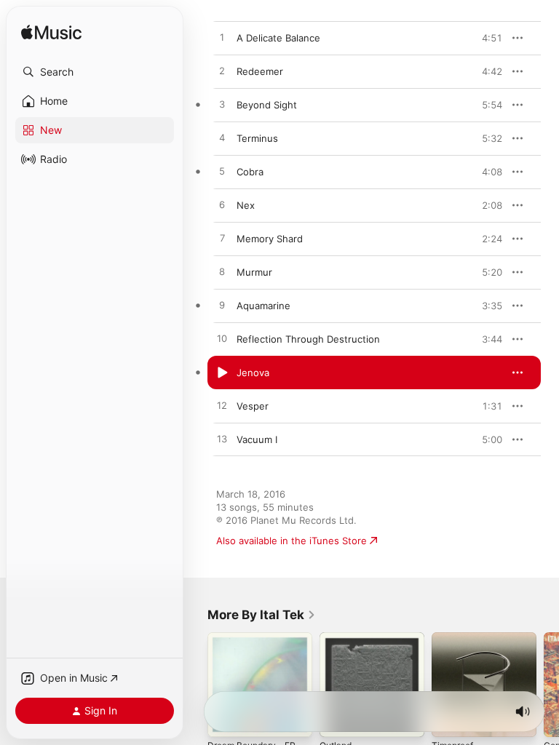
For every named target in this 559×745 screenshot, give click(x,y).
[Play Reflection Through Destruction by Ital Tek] (222, 339)
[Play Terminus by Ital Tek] (222, 138)
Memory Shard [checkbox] (270, 238)
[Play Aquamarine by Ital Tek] (222, 305)
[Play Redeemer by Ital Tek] (222, 71)
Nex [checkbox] (246, 205)
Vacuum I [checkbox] (257, 439)
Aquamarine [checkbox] (263, 305)
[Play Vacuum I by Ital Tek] (222, 439)
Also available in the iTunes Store (291, 540)
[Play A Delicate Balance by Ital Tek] (222, 37)
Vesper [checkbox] (253, 406)
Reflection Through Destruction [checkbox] (308, 339)
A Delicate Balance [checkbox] (278, 38)
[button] (94, 72)
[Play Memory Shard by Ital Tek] (222, 238)
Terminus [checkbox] (257, 138)
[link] (261, 615)
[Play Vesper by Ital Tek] (222, 406)
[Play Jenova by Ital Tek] (222, 372)
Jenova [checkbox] (253, 372)
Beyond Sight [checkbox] (267, 105)
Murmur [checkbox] (254, 272)
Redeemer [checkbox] (260, 71)
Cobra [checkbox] (250, 172)
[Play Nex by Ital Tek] (222, 205)
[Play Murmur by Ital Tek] (222, 272)
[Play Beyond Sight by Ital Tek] (222, 104)
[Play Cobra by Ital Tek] (222, 171)
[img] (51, 33)
